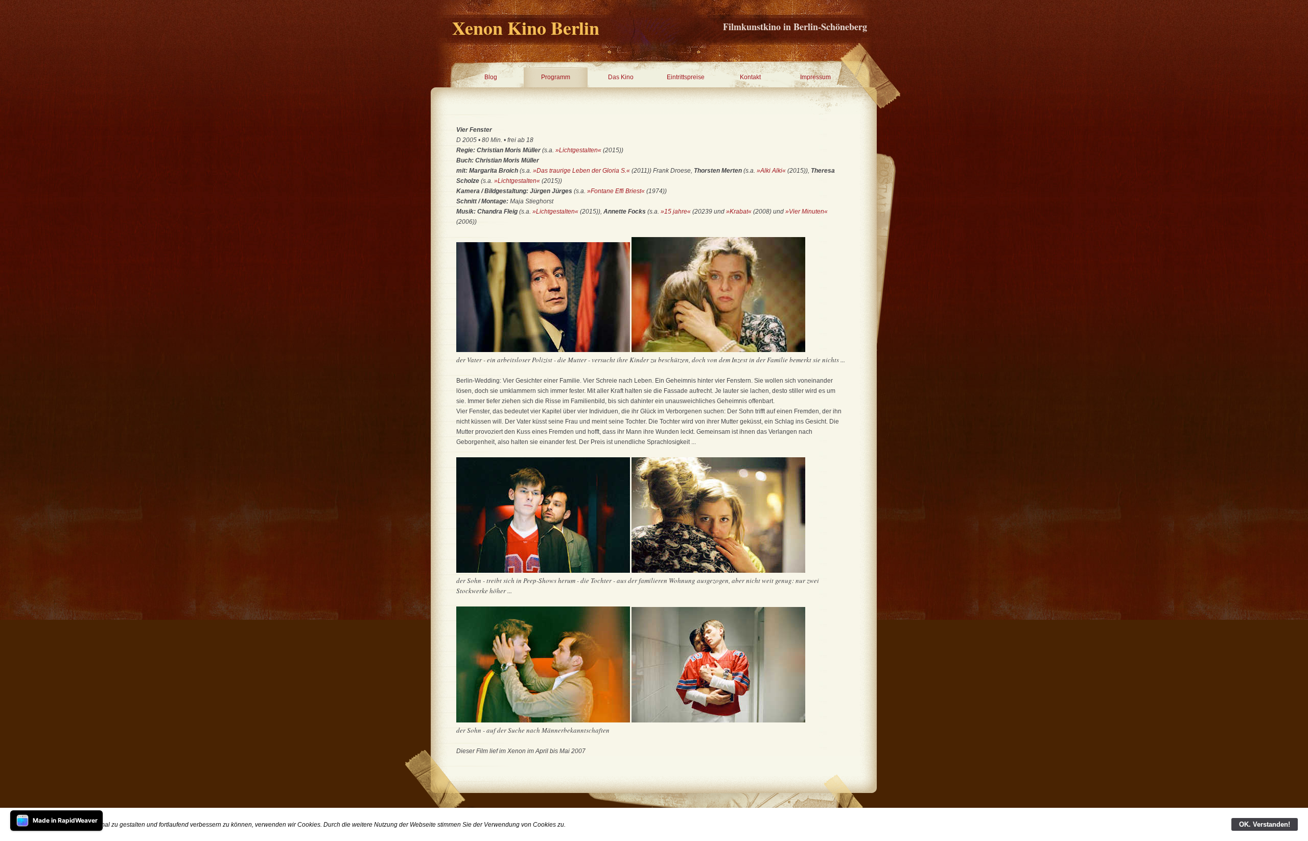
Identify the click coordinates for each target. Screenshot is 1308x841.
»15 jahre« (676, 211)
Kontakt (750, 77)
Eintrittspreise (686, 77)
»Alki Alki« (771, 170)
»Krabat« (739, 211)
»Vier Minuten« (806, 211)
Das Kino (621, 77)
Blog (490, 77)
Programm (555, 77)
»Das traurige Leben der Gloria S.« (581, 170)
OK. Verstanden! (1264, 824)
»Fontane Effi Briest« (616, 191)
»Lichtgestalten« (578, 150)
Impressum (815, 77)
